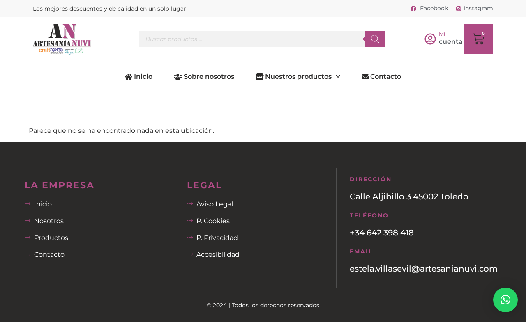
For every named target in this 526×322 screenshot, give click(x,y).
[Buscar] (375, 39)
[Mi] (430, 39)
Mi (442, 34)
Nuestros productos (297, 76)
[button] (505, 300)
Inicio (142, 76)
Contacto (385, 76)
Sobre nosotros (208, 76)
